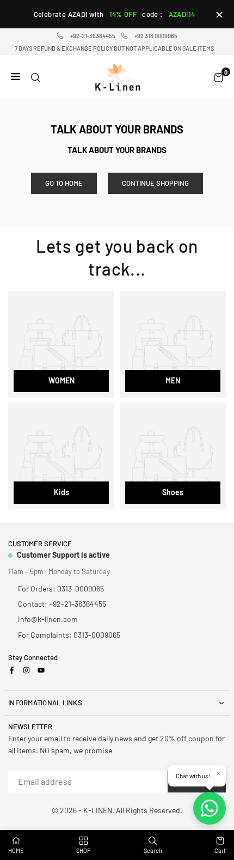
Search (153, 850)
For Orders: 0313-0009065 (61, 588)
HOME (16, 850)
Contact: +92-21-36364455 (62, 603)
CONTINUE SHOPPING (155, 183)
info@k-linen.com (48, 619)
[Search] (36, 77)
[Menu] (15, 77)
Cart (220, 850)
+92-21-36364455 (92, 35)
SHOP (83, 850)
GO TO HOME (64, 183)
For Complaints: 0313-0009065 (69, 634)
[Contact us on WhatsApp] (209, 808)
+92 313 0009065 (155, 35)
